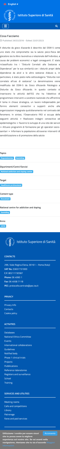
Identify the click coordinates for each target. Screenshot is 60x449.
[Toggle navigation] (5, 26)
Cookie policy (10, 313)
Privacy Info (10, 305)
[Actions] (5, 4)
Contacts (8, 309)
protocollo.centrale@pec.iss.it (23, 285)
